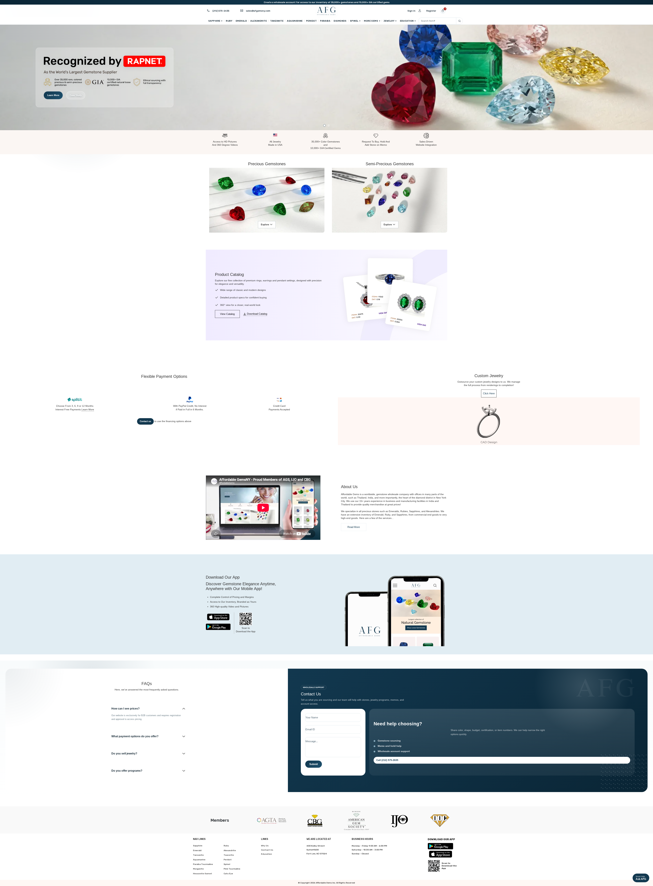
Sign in (411, 11)
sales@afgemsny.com (258, 11)
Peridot (311, 21)
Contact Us (267, 850)
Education (407, 21)
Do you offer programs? (126, 770)
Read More (353, 527)
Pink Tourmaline (232, 869)
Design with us (55, 91)
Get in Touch (80, 91)
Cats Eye (228, 873)
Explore (265, 224)
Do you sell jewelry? (124, 753)
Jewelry (389, 21)
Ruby (229, 21)
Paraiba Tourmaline (203, 864)
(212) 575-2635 (220, 11)
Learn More (87, 409)
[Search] (459, 21)
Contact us (145, 421)
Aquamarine (295, 21)
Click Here (489, 393)
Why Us (265, 845)
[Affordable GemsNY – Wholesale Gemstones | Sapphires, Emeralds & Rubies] (326, 11)
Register (431, 11)
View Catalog (227, 313)
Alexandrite (258, 21)
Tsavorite (229, 855)
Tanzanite (276, 21)
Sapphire (214, 21)
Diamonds (340, 21)
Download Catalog (256, 313)
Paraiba (325, 21)
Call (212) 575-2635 (387, 760)
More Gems (371, 21)
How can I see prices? (125, 708)
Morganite (198, 869)
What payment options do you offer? (134, 736)
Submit (313, 764)
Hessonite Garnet (202, 873)
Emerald (241, 21)
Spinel (354, 21)
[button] (324, 125)
